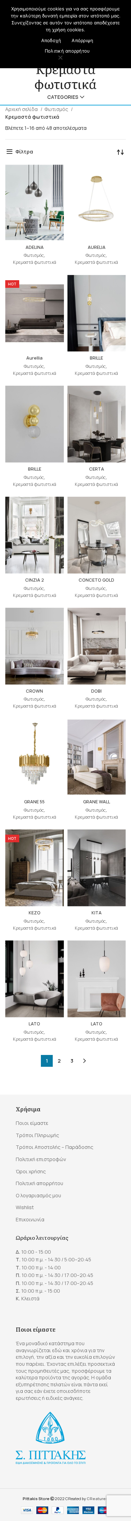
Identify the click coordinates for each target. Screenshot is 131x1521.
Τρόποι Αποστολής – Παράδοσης (54, 1147)
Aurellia (34, 358)
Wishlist (25, 1207)
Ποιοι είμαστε (32, 1123)
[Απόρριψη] (60, 58)
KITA (97, 913)
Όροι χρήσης (31, 1171)
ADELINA (35, 247)
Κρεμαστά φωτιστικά (34, 262)
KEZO (35, 913)
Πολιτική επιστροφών (41, 1159)
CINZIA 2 (34, 580)
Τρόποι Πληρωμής (37, 1135)
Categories (62, 97)
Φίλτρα (24, 151)
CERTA (96, 469)
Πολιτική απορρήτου (39, 1183)
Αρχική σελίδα (22, 109)
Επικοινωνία (30, 1219)
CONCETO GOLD (96, 580)
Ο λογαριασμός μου (38, 1195)
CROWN (34, 691)
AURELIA (96, 247)
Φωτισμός (56, 109)
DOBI (96, 691)
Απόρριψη (82, 40)
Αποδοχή (51, 40)
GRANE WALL (96, 802)
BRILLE (96, 358)
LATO (34, 1024)
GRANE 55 (34, 802)
